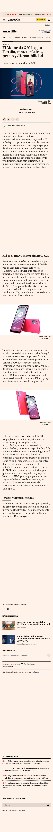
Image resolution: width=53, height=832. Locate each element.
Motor (48, 38)
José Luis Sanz (26, 109)
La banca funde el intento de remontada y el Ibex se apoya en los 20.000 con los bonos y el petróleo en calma (25, 785)
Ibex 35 (6, 14)
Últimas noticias (10, 756)
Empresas (14, 655)
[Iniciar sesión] (49, 20)
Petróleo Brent (40, 14)
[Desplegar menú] (4, 19)
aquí (37, 672)
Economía (24, 655)
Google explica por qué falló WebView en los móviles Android (33, 623)
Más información (7, 666)
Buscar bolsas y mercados (14, 798)
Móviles (5, 44)
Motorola (5, 655)
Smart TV (25, 38)
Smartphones (7, 38)
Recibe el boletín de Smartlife (16, 605)
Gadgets (33, 38)
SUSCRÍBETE (41, 19)
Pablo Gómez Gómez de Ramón (27, 644)
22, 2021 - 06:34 (26, 113)
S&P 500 (22, 14)
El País (47, 25)
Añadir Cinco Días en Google (16, 126)
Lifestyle (40, 38)
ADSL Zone (45, 32)
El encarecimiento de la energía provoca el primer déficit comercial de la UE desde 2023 (26, 769)
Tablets (17, 38)
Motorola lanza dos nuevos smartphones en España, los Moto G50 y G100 (33, 639)
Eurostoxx (13, 810)
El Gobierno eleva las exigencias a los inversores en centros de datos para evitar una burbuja (25, 762)
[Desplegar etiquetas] (49, 655)
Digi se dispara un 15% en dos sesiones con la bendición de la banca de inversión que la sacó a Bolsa (25, 776)
